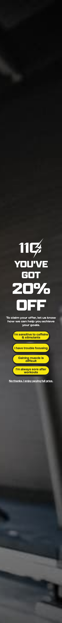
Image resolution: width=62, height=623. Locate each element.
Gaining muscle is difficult (31, 359)
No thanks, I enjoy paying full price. (31, 381)
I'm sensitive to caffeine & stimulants (31, 335)
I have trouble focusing (31, 348)
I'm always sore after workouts (31, 370)
